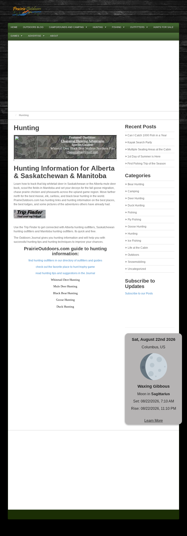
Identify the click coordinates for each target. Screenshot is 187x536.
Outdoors (133, 254)
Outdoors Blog (33, 27)
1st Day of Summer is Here (144, 156)
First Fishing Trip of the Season (146, 163)
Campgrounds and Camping (66, 27)
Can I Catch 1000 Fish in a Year (147, 135)
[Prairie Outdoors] (26, 11)
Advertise (34, 36)
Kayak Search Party (139, 142)
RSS (163, 11)
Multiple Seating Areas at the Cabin (149, 149)
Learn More (153, 420)
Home (14, 27)
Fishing (116, 27)
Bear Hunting (136, 184)
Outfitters (137, 27)
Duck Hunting (136, 205)
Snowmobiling (136, 261)
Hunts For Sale (163, 27)
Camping (133, 191)
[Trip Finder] (30, 215)
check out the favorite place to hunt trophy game (65, 266)
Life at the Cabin (138, 247)
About (54, 36)
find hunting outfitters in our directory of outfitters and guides (65, 260)
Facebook (157, 11)
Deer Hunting (136, 198)
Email (151, 11)
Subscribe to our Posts (139, 293)
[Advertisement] (93, 76)
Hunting (98, 27)
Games (15, 36)
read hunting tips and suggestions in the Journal (65, 273)
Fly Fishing (134, 219)
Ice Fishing (134, 240)
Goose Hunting (137, 226)
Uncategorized (137, 269)
